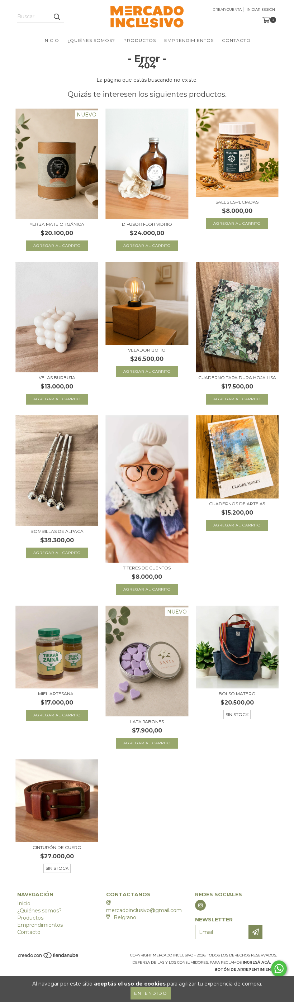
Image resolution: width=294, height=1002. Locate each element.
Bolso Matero (237, 693)
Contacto (236, 40)
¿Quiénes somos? (91, 40)
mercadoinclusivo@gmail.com (144, 910)
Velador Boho (147, 350)
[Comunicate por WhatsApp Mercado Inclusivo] (279, 968)
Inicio (51, 40)
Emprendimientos (189, 40)
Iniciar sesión (261, 9)
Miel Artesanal (57, 693)
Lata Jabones (147, 721)
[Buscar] (56, 16)
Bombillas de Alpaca (57, 531)
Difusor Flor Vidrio (147, 224)
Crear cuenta (227, 9)
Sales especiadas (237, 202)
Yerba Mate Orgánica (57, 224)
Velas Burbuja (57, 377)
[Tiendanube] (48, 957)
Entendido (150, 993)
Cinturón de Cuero (57, 847)
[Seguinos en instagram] (200, 905)
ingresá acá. (257, 962)
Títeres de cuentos (147, 568)
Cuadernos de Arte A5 (237, 503)
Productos (139, 40)
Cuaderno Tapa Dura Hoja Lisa (237, 377)
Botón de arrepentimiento (245, 969)
